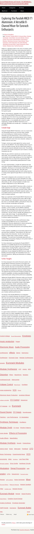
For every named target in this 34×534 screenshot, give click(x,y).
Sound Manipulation (16, 336)
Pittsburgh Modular (14, 484)
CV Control (14, 400)
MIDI (29, 369)
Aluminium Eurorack (13, 41)
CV (10, 406)
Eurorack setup (24, 474)
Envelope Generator (18, 503)
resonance (13, 508)
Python (3, 524)
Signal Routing (26, 494)
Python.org (9, 514)
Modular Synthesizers (26, 358)
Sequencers (15, 474)
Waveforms (18, 375)
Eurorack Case (13, 358)
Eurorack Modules (15, 363)
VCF (19, 369)
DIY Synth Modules (22, 42)
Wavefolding (13, 438)
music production (7, 341)
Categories (12, 7)
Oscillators (22, 422)
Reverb (19, 443)
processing (3, 459)
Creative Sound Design (15, 499)
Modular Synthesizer (8, 369)
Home (3, 7)
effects (12, 353)
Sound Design (21, 41)
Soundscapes (27, 412)
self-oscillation (9, 479)
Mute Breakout (17, 39)
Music (22, 11)
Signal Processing (17, 468)
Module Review (17, 489)
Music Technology (5, 454)
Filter (1, 489)
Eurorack (8, 36)
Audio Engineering (21, 44)
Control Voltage (5, 336)
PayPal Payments (18, 45)
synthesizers (4, 353)
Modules (25, 375)
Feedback (25, 449)
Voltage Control (6, 384)
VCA (14, 390)
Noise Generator (19, 480)
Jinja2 (15, 514)
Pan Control (10, 39)
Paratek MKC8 (14, 36)
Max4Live (4, 11)
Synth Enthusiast (13, 42)
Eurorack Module (20, 37)
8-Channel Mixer (22, 36)
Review (2, 480)
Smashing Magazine (24, 529)
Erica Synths (14, 463)
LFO (31, 449)
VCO (28, 454)
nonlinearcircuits (5, 380)
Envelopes (26, 336)
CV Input (16, 428)
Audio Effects (4, 438)
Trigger (17, 341)
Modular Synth (6, 427)
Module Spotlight (25, 484)
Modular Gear (10, 45)
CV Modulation (24, 417)
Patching (3, 417)
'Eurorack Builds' (24, 508)
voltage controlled (4, 400)
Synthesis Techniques (9, 422)
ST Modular (3, 406)
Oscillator (25, 384)
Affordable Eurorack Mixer (9, 44)
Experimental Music (19, 454)
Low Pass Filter (24, 459)
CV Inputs (17, 412)
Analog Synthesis (5, 503)
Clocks (19, 390)
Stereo (18, 353)
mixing (25, 369)
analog (3, 474)
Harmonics (25, 353)
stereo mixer (4, 449)
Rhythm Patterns (25, 428)
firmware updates (4, 463)
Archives (21, 7)
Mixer (28, 479)
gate (28, 468)
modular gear (8, 489)
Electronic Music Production (9, 395)
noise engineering (5, 390)
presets (2, 363)
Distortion (4, 375)
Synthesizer (4, 358)
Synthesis (15, 459)
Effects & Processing (18, 433)
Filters (11, 375)
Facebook (14, 11)
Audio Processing (22, 347)
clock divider (4, 433)
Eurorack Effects (4, 484)
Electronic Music (7, 347)
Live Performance (12, 417)
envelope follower (24, 395)
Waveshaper (17, 384)
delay (10, 459)
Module (17, 494)
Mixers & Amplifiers (9, 34)
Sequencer (24, 400)
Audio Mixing (12, 37)
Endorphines (27, 443)
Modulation (4, 468)
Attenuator (17, 449)
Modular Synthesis (7, 443)
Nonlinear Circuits (25, 463)
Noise (11, 449)
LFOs (8, 474)
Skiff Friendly (4, 508)
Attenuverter (15, 380)
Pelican (2, 514)
